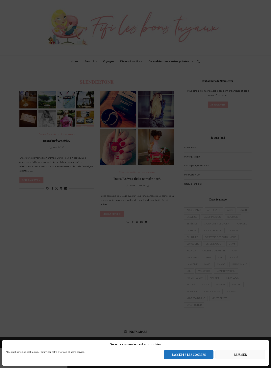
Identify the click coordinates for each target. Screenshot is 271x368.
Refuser (240, 354)
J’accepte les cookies (189, 354)
